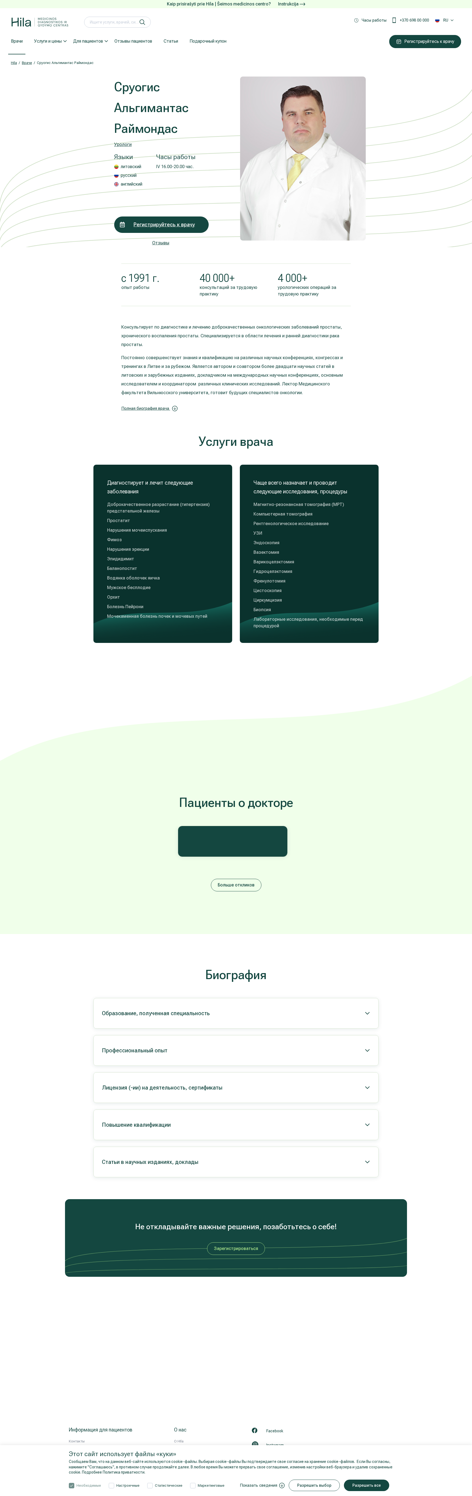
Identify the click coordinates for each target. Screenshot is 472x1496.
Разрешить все (366, 1485)
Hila (14, 63)
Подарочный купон (208, 41)
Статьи (171, 41)
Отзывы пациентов (133, 41)
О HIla (179, 1441)
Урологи (123, 144)
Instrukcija (289, 4)
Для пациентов (88, 41)
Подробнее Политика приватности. (113, 1472)
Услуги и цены (48, 41)
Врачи (17, 41)
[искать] (142, 22)
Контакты (77, 1441)
